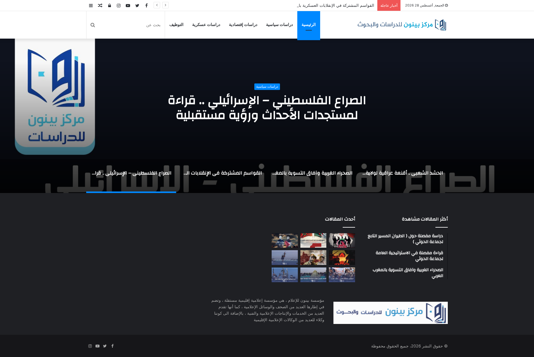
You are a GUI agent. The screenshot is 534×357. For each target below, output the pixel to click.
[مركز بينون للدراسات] (402, 24)
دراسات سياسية (279, 25)
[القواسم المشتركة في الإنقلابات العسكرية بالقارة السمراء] (342, 257)
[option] (402, 176)
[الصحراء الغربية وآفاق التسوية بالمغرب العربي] (313, 240)
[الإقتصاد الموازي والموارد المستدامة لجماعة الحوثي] (313, 274)
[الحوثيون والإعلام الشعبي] (342, 274)
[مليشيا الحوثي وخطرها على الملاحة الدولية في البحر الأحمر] (285, 257)
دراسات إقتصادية (243, 25)
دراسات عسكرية (206, 25)
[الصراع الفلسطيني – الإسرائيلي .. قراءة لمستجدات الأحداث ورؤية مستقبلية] (285, 240)
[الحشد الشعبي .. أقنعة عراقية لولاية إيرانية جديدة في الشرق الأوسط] (342, 240)
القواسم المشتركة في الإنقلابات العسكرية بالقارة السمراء (324, 5)
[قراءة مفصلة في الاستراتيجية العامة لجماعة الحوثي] (285, 274)
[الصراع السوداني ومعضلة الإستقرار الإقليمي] (313, 257)
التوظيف (176, 25)
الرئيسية (309, 25)
